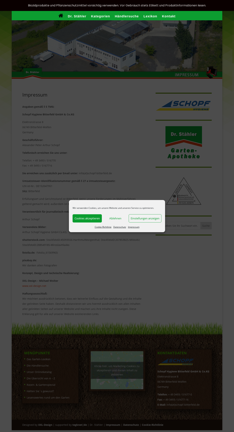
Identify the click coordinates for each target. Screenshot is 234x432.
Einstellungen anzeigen (145, 218)
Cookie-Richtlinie (103, 227)
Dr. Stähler (77, 16)
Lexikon (150, 16)
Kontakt (169, 16)
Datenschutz (119, 227)
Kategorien (100, 16)
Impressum (133, 227)
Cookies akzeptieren (87, 218)
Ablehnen (115, 218)
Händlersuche (127, 16)
